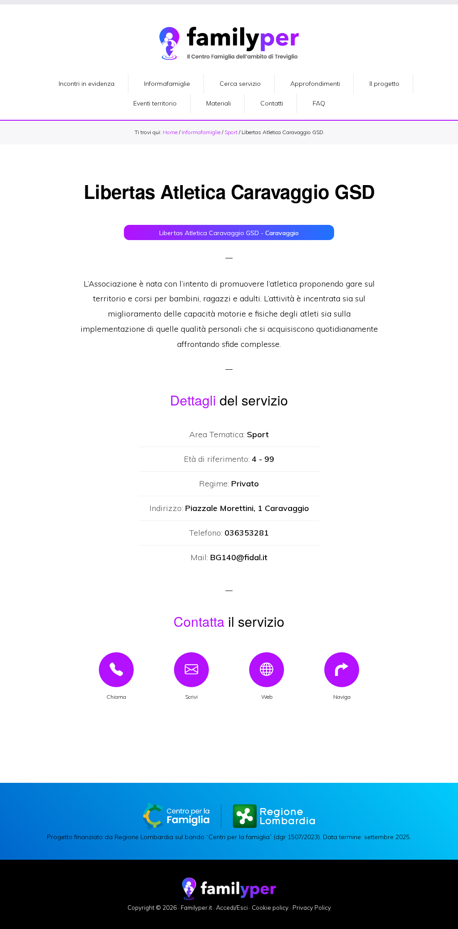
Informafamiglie (201, 132)
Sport (231, 132)
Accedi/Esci (232, 907)
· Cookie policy (268, 907)
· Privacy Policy (310, 907)
